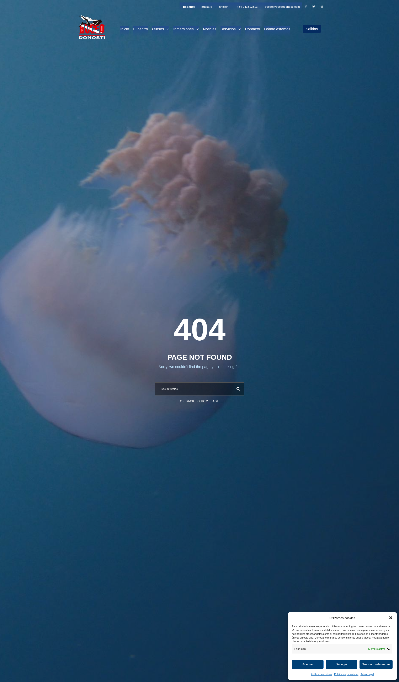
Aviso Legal (367, 674)
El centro (140, 29)
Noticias (209, 29)
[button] (391, 618)
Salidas (312, 29)
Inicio (124, 29)
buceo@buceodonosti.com (282, 6)
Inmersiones (183, 29)
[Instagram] (322, 6)
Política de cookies (321, 674)
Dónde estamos (277, 29)
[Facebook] (306, 6)
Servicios (228, 29)
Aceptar (307, 664)
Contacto (252, 29)
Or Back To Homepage (199, 401)
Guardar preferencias (376, 664)
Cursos (158, 29)
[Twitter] (313, 6)
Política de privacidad (346, 674)
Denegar (341, 664)
